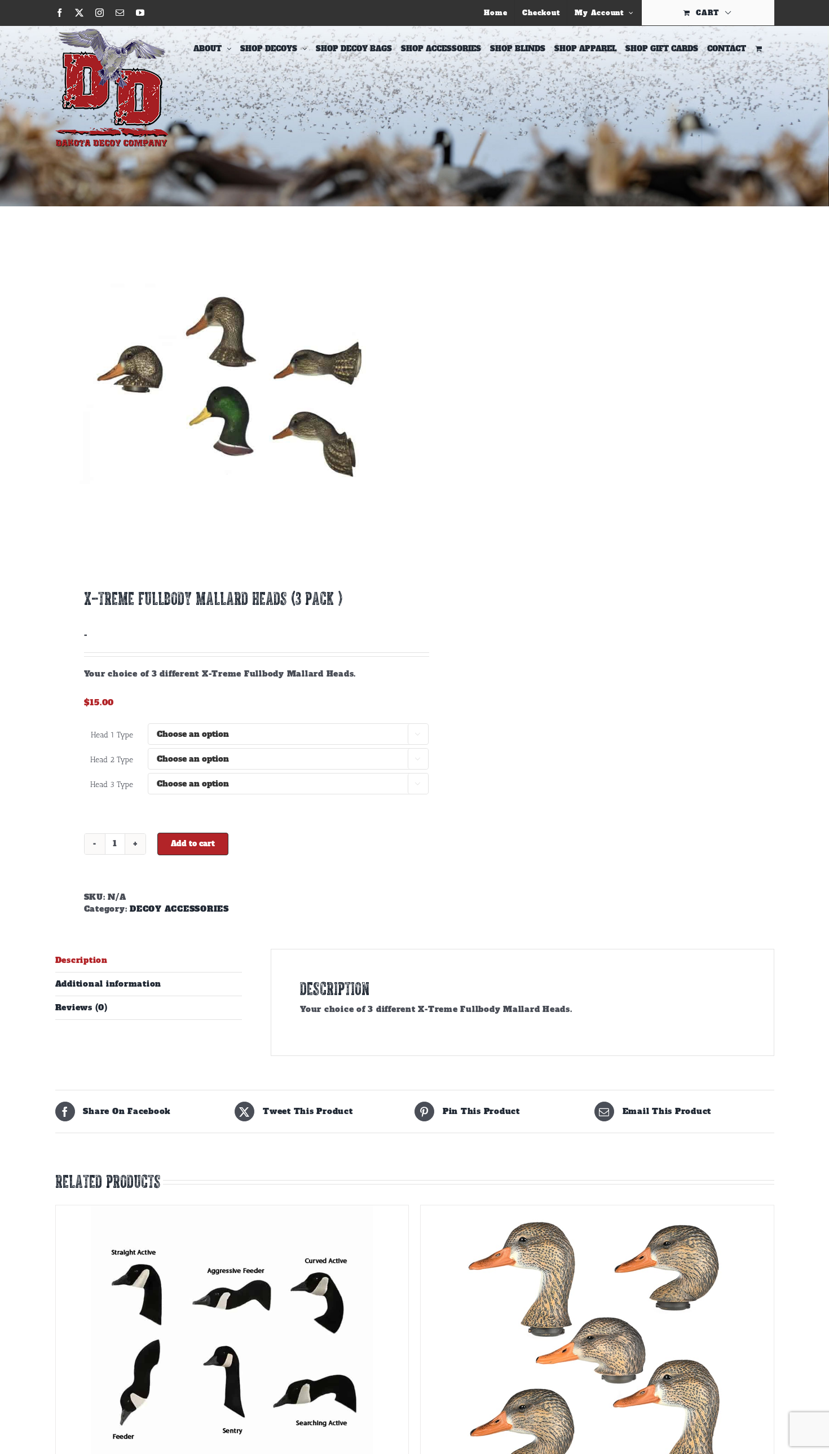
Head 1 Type (112, 735)
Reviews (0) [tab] (81, 1007)
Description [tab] (81, 960)
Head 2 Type (111, 759)
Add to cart (193, 843)
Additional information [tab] (108, 983)
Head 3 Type (111, 784)
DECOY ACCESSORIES (179, 908)
